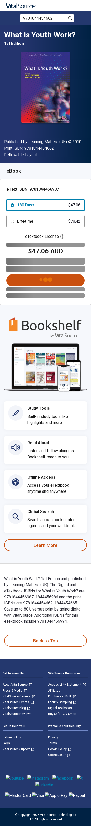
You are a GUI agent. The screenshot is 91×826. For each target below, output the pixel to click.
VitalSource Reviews (17, 714)
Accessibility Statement (65, 684)
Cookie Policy (57, 749)
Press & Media (13, 690)
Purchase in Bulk (60, 696)
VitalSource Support (17, 749)
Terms (52, 743)
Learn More (45, 545)
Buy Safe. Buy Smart (62, 714)
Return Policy (12, 737)
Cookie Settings (59, 755)
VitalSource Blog (15, 708)
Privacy (53, 737)
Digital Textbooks (60, 708)
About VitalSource (15, 684)
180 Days (48, 205)
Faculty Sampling (60, 702)
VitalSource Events (16, 702)
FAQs (6, 743)
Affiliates (54, 690)
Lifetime (48, 221)
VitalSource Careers (17, 696)
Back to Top (45, 640)
